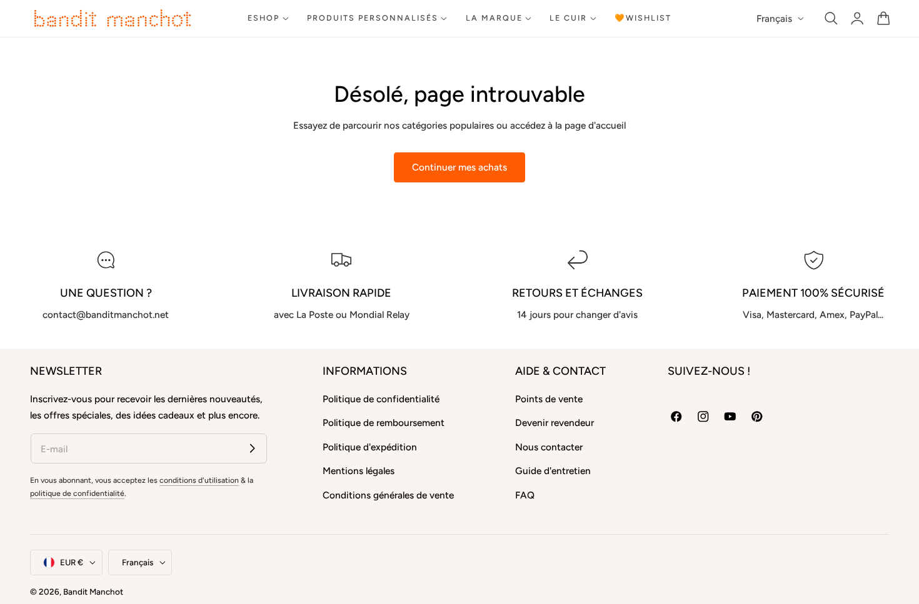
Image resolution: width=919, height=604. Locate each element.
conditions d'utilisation (199, 480)
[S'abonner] (252, 448)
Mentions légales (358, 471)
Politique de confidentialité (381, 399)
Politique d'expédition (370, 447)
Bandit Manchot (93, 592)
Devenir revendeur (554, 422)
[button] (831, 18)
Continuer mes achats (459, 167)
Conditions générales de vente (388, 495)
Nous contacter (549, 447)
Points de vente (549, 399)
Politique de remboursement (383, 422)
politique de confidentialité (77, 493)
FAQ (525, 495)
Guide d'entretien (553, 471)
